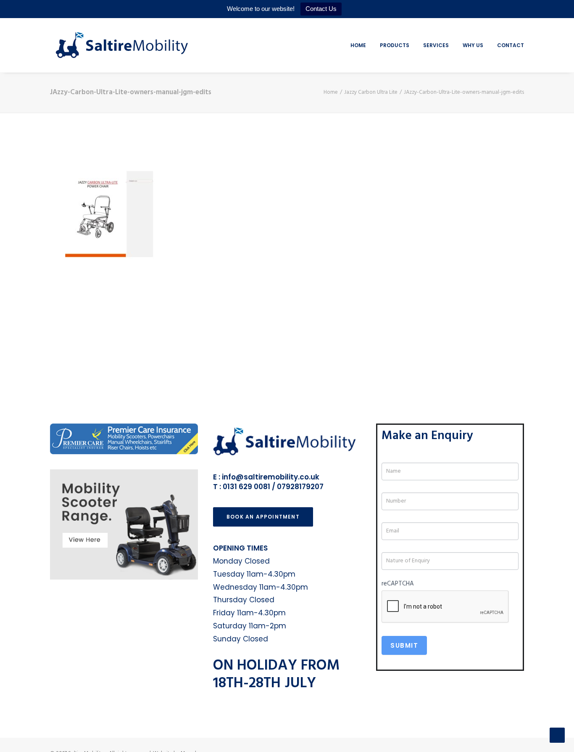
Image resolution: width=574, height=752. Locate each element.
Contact (510, 45)
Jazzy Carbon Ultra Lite (371, 92)
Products (394, 45)
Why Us (473, 45)
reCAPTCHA (398, 584)
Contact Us (321, 8)
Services (436, 45)
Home (358, 45)
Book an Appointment (263, 516)
